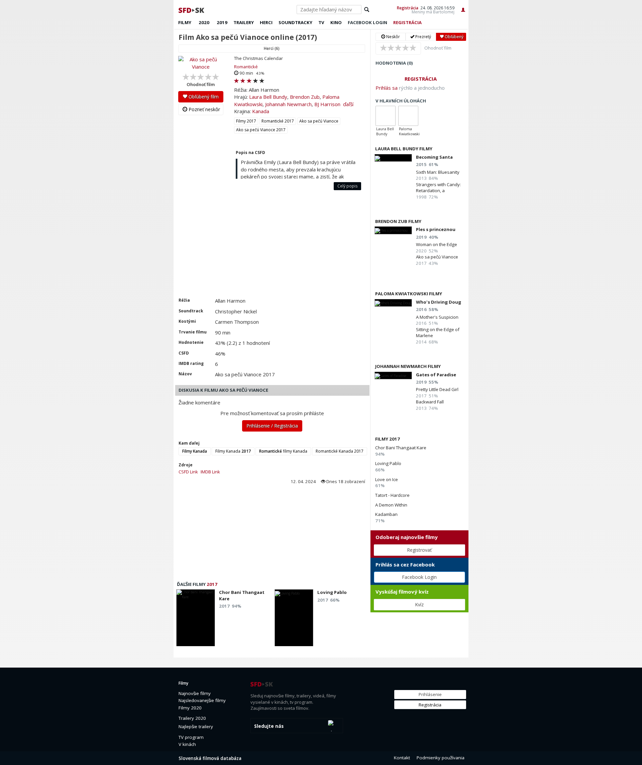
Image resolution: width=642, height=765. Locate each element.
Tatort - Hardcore (392, 495)
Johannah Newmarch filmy (408, 366)
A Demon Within (391, 505)
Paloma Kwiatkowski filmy (408, 294)
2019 (222, 22)
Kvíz (419, 604)
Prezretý (422, 37)
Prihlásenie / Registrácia (272, 426)
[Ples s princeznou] (393, 230)
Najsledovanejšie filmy (202, 700)
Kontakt (402, 758)
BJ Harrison (327, 104)
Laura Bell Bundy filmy (403, 149)
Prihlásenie (430, 694)
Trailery (243, 22)
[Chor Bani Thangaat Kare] (195, 619)
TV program (191, 737)
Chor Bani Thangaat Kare (400, 448)
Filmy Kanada (233, 451)
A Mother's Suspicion (437, 317)
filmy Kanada (283, 451)
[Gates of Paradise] (393, 375)
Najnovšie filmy (195, 693)
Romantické (246, 67)
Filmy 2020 (190, 708)
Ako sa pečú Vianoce (318, 121)
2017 (212, 584)
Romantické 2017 (277, 121)
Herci (266, 22)
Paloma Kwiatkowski (409, 131)
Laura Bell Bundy (268, 96)
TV (321, 22)
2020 (204, 22)
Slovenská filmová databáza (210, 758)
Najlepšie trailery (196, 726)
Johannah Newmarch (288, 104)
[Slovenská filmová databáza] (192, 9)
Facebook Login (419, 577)
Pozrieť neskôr (203, 109)
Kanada (260, 111)
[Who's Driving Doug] (393, 303)
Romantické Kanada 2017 (339, 451)
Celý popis (347, 186)
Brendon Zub (305, 96)
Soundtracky (295, 22)
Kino (336, 22)
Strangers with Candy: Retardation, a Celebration (438, 190)
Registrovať (419, 550)
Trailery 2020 (192, 718)
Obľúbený (453, 37)
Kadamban (386, 514)
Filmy (184, 22)
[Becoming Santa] (393, 158)
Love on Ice (386, 479)
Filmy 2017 (246, 121)
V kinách (187, 744)
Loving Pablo (388, 463)
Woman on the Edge (436, 244)
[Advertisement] (272, 247)
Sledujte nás (269, 726)
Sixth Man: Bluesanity (437, 172)
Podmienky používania (440, 758)
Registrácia (407, 7)
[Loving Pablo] (294, 619)
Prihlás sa (387, 87)
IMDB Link (210, 472)
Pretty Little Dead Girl (437, 389)
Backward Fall (430, 402)
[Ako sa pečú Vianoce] (200, 63)
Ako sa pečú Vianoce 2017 (261, 130)
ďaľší (348, 104)
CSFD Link (188, 472)
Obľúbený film (203, 96)
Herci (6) (272, 48)
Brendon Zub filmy (398, 221)
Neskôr (392, 37)
